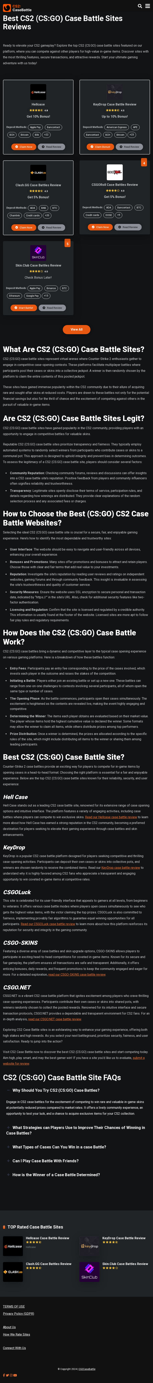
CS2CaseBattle (87, 1369)
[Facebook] (4, 1375)
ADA (32, 208)
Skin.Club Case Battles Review (38, 265)
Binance (51, 288)
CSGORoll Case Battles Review (115, 185)
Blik (37, 134)
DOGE (109, 215)
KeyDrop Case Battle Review (114, 104)
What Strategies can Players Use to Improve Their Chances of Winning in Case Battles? (75, 1130)
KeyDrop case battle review (120, 868)
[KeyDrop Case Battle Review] (115, 99)
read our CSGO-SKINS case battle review (76, 974)
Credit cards (33, 215)
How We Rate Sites (16, 1334)
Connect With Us (14, 1348)
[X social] (8, 1375)
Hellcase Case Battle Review (47, 1238)
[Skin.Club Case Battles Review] (38, 260)
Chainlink (15, 215)
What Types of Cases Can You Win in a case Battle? (59, 1147)
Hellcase (38, 104)
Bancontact (53, 127)
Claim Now (25, 146)
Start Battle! (25, 307)
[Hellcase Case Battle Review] (38, 99)
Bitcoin (24, 134)
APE (135, 127)
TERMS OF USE (14, 1306)
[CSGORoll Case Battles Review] (115, 179)
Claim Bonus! (102, 146)
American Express (117, 127)
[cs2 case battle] (17, 7)
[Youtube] (15, 1375)
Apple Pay (35, 127)
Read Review (53, 146)
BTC (54, 208)
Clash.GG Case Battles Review (38, 185)
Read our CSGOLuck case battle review (48, 924)
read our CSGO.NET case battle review (54, 1019)
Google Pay (32, 295)
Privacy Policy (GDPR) (18, 1314)
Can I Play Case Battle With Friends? (46, 1161)
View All (76, 329)
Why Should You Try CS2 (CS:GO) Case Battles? (56, 1090)
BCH (12, 134)
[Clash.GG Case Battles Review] (38, 179)
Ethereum (14, 295)
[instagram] (11, 1375)
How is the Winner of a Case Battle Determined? (56, 1174)
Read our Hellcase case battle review (111, 817)
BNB (43, 208)
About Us (9, 1327)
